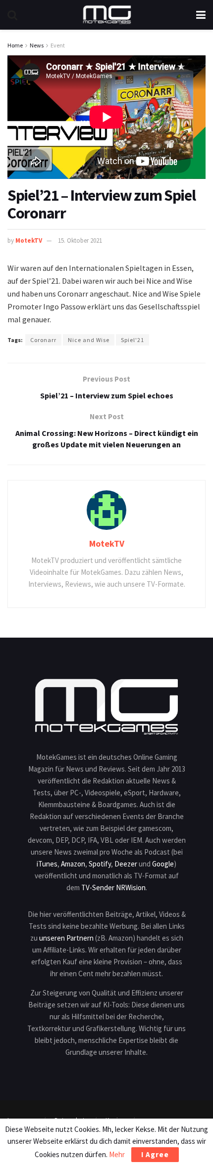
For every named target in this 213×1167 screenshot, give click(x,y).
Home (15, 45)
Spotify (100, 863)
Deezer (125, 863)
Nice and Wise (88, 340)
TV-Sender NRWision (113, 887)
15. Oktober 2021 (80, 240)
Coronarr (43, 340)
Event (58, 45)
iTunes (47, 863)
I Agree (155, 1154)
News (37, 45)
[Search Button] (12, 15)
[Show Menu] (201, 15)
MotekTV (28, 240)
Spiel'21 (132, 340)
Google (163, 863)
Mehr (117, 1154)
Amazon (73, 863)
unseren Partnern (66, 938)
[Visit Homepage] (107, 15)
